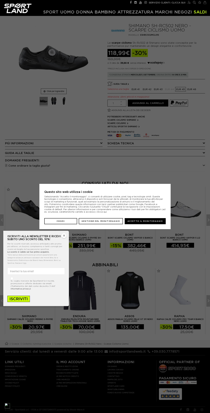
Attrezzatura (135, 12)
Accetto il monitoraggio (145, 221)
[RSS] (135, 2)
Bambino (105, 12)
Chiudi (61, 221)
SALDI (200, 12)
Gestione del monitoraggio (101, 221)
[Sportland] (18, 8)
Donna (84, 12)
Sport (50, 12)
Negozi (183, 12)
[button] (7, 405)
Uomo (67, 12)
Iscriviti (19, 299)
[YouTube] (140, 2)
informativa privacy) (21, 289)
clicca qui (101, 212)
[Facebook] (131, 2)
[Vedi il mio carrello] (205, 2)
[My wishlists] (199, 2)
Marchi (164, 12)
